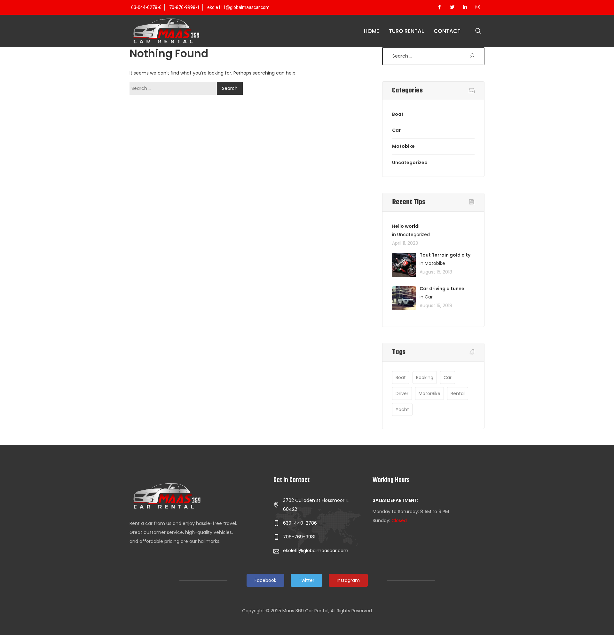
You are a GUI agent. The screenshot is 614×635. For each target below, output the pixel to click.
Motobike (403, 146)
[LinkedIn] (465, 7)
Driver (402, 393)
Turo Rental (406, 31)
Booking (424, 377)
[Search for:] (175, 88)
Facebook (265, 580)
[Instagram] (478, 7)
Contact (447, 31)
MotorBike (429, 393)
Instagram (348, 580)
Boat (398, 114)
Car (396, 130)
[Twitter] (452, 7)
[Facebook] (439, 7)
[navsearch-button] (478, 31)
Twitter (306, 580)
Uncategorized (410, 162)
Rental (458, 393)
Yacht (402, 409)
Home (371, 31)
